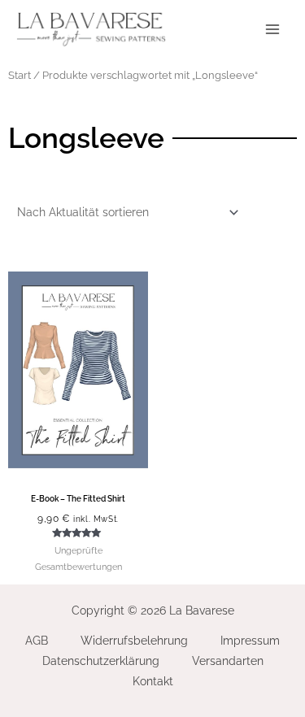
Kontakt (153, 681)
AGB (36, 640)
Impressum (250, 640)
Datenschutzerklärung (100, 660)
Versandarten (228, 660)
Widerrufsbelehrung (134, 640)
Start (19, 75)
